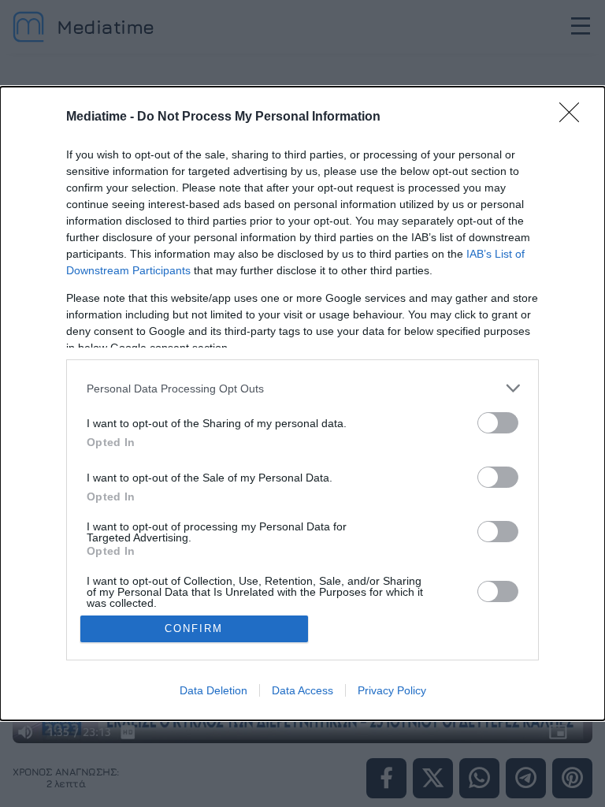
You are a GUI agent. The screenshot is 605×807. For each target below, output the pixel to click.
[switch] (497, 422)
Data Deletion (213, 690)
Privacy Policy (392, 690)
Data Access (302, 690)
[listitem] (302, 388)
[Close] (574, 117)
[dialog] (302, 403)
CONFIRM (194, 628)
